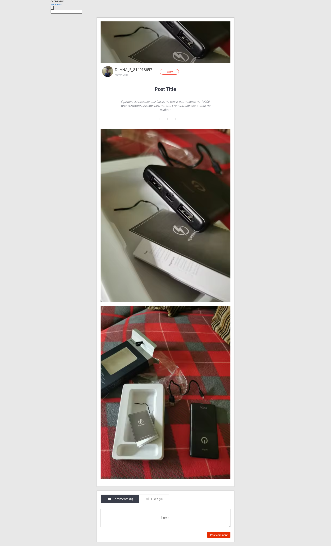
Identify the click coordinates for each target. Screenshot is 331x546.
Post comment (219, 534)
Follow (169, 71)
